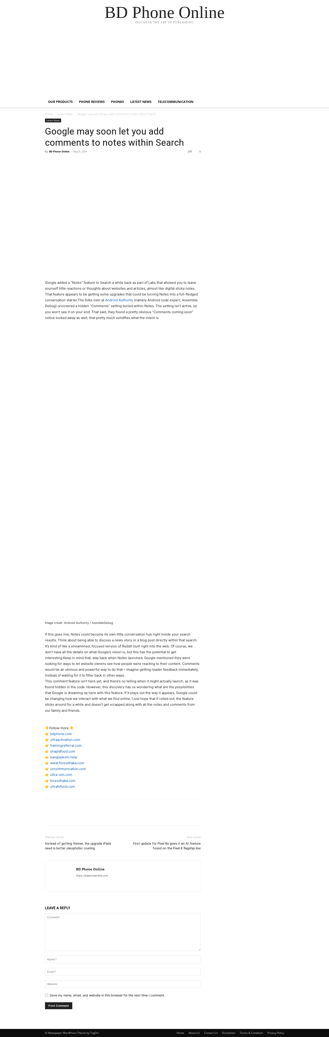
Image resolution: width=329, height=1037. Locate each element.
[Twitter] (59, 161)
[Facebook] (49, 161)
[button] (278, 102)
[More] (91, 161)
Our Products (60, 102)
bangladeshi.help (63, 757)
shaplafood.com (62, 751)
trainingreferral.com (66, 745)
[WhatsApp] (80, 161)
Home (49, 114)
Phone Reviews (92, 102)
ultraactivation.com (65, 740)
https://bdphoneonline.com (92, 875)
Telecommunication (175, 102)
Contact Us (211, 1033)
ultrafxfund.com (62, 786)
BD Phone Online (59, 151)
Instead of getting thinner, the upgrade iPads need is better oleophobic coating (78, 846)
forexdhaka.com (62, 781)
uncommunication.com (68, 769)
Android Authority (119, 300)
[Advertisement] (164, 62)
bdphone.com (61, 734)
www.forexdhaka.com (67, 763)
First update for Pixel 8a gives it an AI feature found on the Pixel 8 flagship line (167, 846)
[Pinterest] (70, 161)
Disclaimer (228, 1033)
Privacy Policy (275, 1033)
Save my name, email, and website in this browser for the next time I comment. (107, 995)
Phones (117, 102)
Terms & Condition (251, 1033)
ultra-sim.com (61, 774)
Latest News (141, 102)
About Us (194, 1033)
